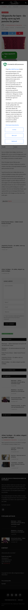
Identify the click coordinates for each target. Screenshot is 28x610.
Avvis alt (14, 135)
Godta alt (14, 141)
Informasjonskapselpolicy (12, 125)
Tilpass (14, 129)
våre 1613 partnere (14, 69)
